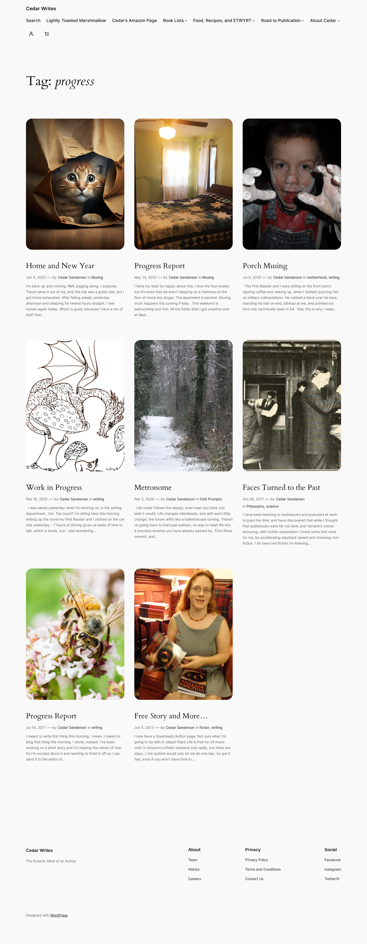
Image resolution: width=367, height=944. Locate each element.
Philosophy (255, 506)
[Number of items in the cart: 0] (46, 33)
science (272, 506)
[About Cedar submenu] (338, 20)
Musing (97, 277)
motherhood (317, 277)
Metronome (153, 487)
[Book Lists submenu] (186, 20)
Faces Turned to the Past (281, 487)
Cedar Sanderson (72, 277)
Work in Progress (54, 487)
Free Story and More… (171, 716)
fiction (204, 727)
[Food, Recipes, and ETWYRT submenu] (253, 20)
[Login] (31, 33)
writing (334, 277)
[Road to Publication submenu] (303, 20)
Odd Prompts (211, 499)
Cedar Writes (41, 8)
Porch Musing (265, 266)
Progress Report (159, 266)
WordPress (59, 915)
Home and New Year (60, 266)
